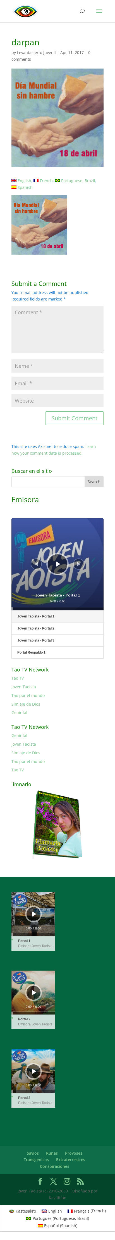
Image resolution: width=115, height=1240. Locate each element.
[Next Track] (78, 564)
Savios (33, 1153)
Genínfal (19, 712)
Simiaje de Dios (25, 704)
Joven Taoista (23, 686)
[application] (57, 564)
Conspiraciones (54, 1166)
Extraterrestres (70, 1159)
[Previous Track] (36, 564)
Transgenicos (36, 1159)
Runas (52, 1153)
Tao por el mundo (28, 695)
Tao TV (17, 678)
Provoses (73, 1153)
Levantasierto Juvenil (36, 52)
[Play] (58, 564)
